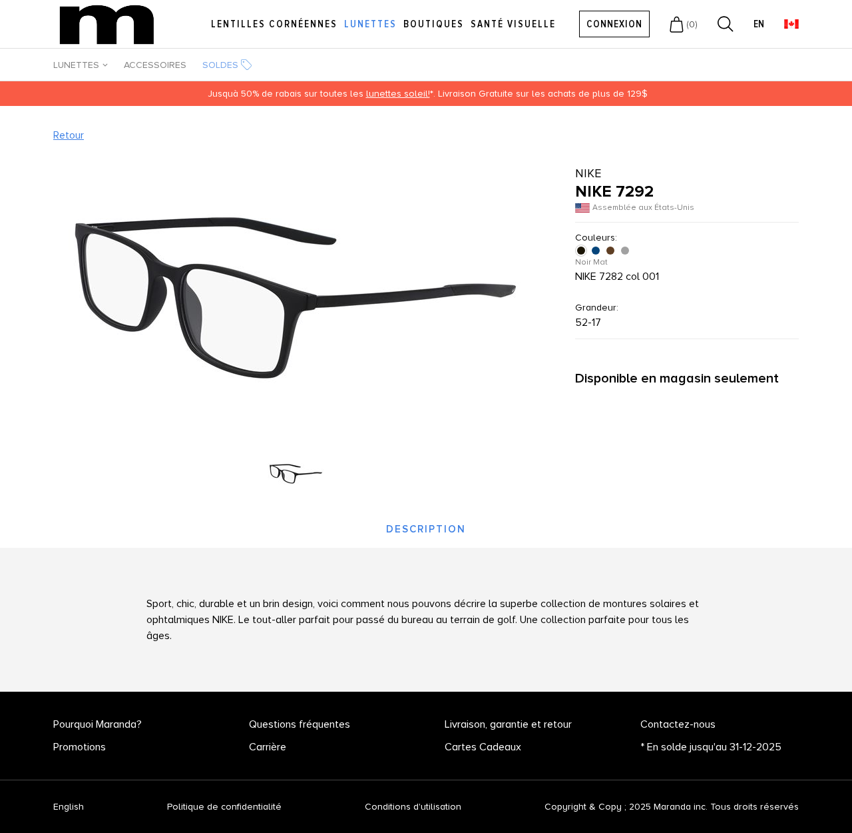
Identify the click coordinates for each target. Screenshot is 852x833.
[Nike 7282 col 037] (626, 251)
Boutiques (433, 24)
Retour (68, 135)
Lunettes (370, 24)
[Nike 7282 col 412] (597, 251)
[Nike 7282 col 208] (611, 251)
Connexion (614, 24)
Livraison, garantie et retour (508, 724)
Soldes (220, 65)
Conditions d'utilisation (413, 806)
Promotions (79, 747)
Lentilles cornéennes (274, 24)
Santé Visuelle (513, 24)
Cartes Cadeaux (483, 747)
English (68, 807)
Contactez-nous (678, 724)
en (758, 24)
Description (426, 529)
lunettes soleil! (398, 93)
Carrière (267, 747)
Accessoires (155, 65)
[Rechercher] (726, 24)
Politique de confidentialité (224, 806)
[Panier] (677, 24)
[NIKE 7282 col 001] (582, 251)
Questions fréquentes (299, 724)
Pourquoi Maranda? (97, 724)
